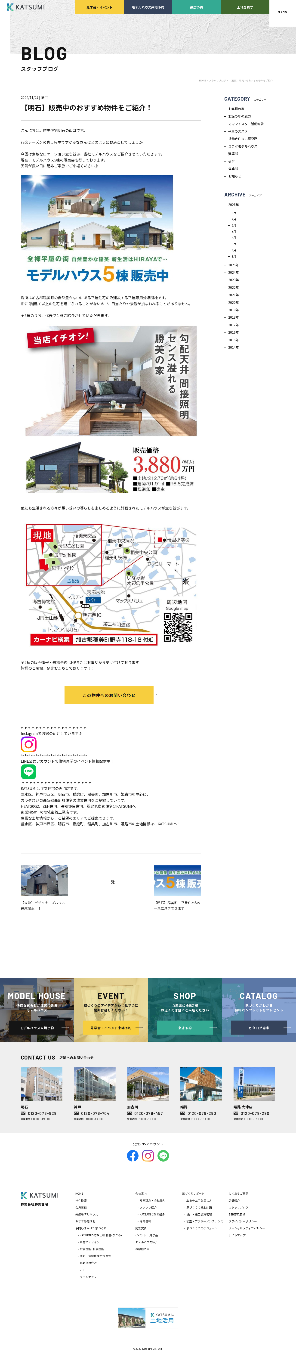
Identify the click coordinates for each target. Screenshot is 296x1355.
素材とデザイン (90, 1242)
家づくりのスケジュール (201, 1228)
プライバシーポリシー (242, 1221)
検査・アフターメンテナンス (204, 1221)
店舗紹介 (234, 1200)
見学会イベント (99, 7)
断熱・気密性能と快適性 (95, 1256)
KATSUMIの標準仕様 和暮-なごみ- (101, 1235)
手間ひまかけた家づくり (91, 1228)
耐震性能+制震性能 (92, 1249)
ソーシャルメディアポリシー (246, 1228)
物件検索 (81, 1200)
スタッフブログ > (218, 80)
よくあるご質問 (238, 1193)
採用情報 (145, 1221)
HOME (79, 1193)
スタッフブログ (238, 1207)
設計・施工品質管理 (199, 1214)
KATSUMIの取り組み (152, 1214)
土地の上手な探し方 (199, 1200)
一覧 (111, 882)
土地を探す (245, 7)
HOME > (204, 80)
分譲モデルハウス (86, 1214)
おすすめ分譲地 (85, 1221)
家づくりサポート (193, 1193)
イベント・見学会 (146, 1235)
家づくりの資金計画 (199, 1207)
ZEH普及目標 (236, 1214)
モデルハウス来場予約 (148, 7)
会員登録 (81, 1207)
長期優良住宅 (88, 1263)
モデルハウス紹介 (146, 1242)
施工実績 (141, 1228)
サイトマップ (236, 1235)
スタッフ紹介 (148, 1207)
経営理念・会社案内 (152, 1200)
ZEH (82, 1270)
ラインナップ (88, 1277)
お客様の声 (142, 1249)
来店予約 (196, 7)
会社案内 (141, 1193)
